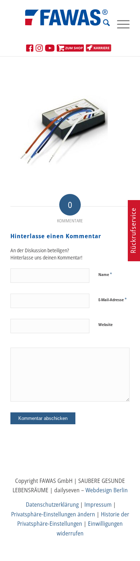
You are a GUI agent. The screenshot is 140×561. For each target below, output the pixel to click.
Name (105, 274)
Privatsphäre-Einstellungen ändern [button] (53, 514)
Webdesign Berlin (106, 490)
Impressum (98, 504)
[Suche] (103, 23)
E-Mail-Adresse (112, 299)
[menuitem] (103, 23)
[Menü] (120, 23)
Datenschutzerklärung (52, 504)
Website (105, 324)
